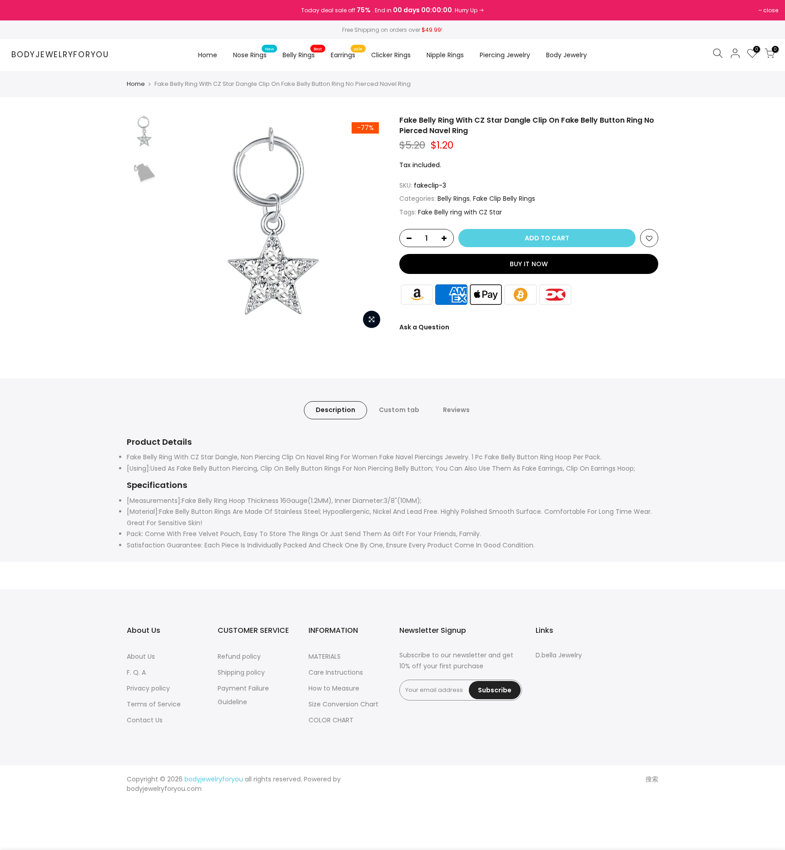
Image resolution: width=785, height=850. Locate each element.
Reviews (456, 409)
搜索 (652, 779)
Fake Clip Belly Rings (504, 198)
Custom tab (399, 409)
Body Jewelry (566, 55)
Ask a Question (424, 327)
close (18, 10)
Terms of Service (154, 704)
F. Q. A (136, 672)
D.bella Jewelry (559, 655)
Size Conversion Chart (343, 704)
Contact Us (145, 720)
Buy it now (529, 263)
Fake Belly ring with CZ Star (460, 212)
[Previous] (183, 224)
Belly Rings (302, 53)
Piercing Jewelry (505, 55)
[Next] (369, 224)
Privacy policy (148, 688)
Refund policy (239, 656)
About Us (141, 656)
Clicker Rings (391, 55)
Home (207, 55)
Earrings (347, 53)
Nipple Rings (445, 55)
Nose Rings (253, 53)
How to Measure (333, 688)
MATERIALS (324, 656)
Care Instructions (335, 672)
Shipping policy (241, 672)
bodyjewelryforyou (60, 55)
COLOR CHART (330, 720)
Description (335, 409)
